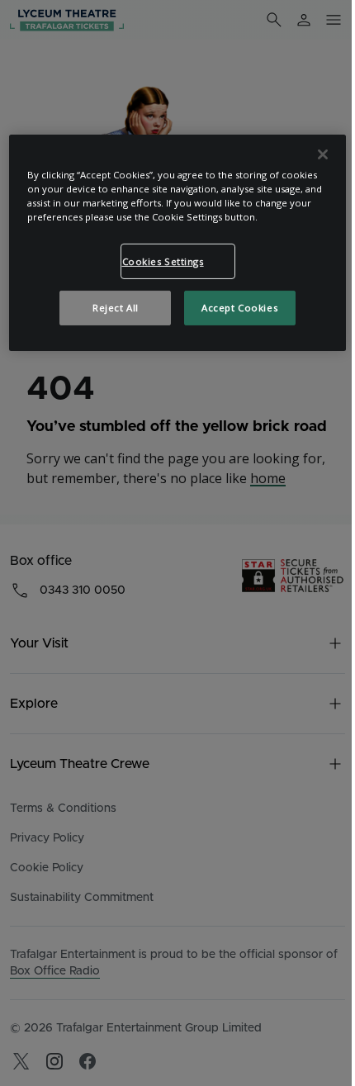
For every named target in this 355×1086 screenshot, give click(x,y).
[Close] (323, 154)
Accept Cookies (239, 307)
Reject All (115, 307)
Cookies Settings (163, 260)
